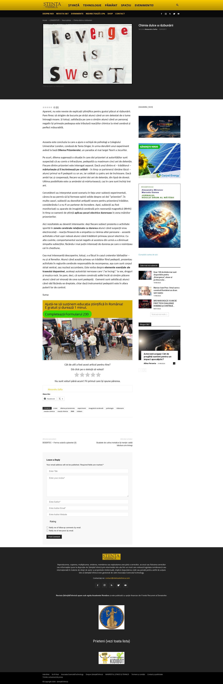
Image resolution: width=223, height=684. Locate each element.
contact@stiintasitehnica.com (117, 578)
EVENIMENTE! (144, 5)
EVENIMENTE (77, 13)
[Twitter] (174, 13)
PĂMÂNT (111, 5)
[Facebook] (161, 13)
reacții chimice (63, 411)
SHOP (110, 13)
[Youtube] (178, 13)
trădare (79, 411)
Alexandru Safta (151, 29)
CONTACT (120, 13)
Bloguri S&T (145, 324)
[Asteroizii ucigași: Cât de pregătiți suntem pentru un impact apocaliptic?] (159, 345)
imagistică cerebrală (96, 408)
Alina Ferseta (150, 363)
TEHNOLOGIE (92, 5)
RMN (72, 411)
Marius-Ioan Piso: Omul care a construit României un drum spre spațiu (166, 290)
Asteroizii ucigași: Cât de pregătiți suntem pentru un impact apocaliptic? (157, 357)
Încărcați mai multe (159, 314)
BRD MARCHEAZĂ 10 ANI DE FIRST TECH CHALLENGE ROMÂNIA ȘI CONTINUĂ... (165, 303)
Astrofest (46, 674)
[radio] (76, 375)
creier (55, 408)
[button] (177, 5)
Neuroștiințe (66, 20)
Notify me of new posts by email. (61, 531)
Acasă (45, 20)
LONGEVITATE (54, 20)
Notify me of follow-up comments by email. (65, 528)
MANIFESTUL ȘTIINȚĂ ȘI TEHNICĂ (117, 674)
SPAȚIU (126, 5)
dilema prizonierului (67, 408)
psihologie (110, 408)
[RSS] (170, 13)
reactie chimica (49, 411)
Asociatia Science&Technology (72, 674)
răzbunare (120, 408)
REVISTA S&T (62, 13)
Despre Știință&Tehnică (94, 674)
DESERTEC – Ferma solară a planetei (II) (59, 443)
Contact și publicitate (155, 674)
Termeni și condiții (138, 674)
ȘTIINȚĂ (73, 5)
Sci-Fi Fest (55, 674)
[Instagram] (166, 13)
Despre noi (48, 13)
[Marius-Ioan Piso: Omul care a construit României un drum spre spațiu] (145, 290)
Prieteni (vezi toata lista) (111, 641)
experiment (82, 408)
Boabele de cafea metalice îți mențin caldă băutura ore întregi (114, 444)
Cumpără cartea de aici (148, 255)
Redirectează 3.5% (95, 13)
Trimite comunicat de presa (53, 677)
